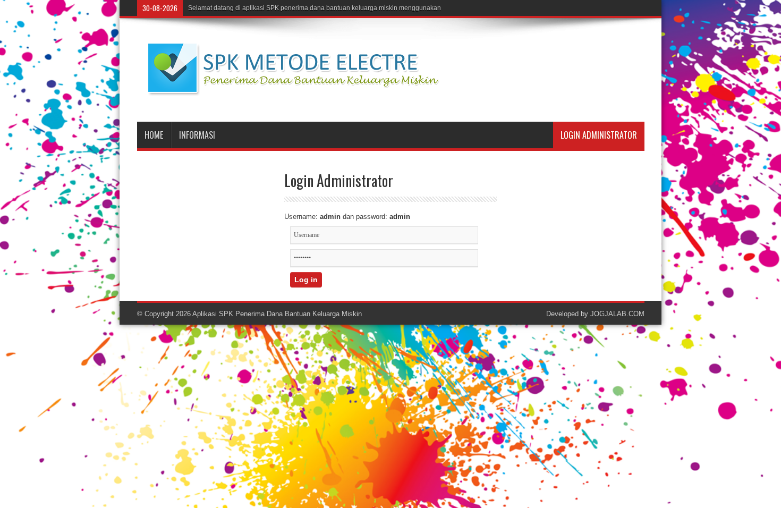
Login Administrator (599, 135)
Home (154, 135)
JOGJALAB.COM (617, 314)
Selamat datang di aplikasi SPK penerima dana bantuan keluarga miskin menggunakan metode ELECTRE (342, 8)
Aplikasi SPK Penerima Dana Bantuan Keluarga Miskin (277, 314)
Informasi (197, 135)
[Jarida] (307, 95)
